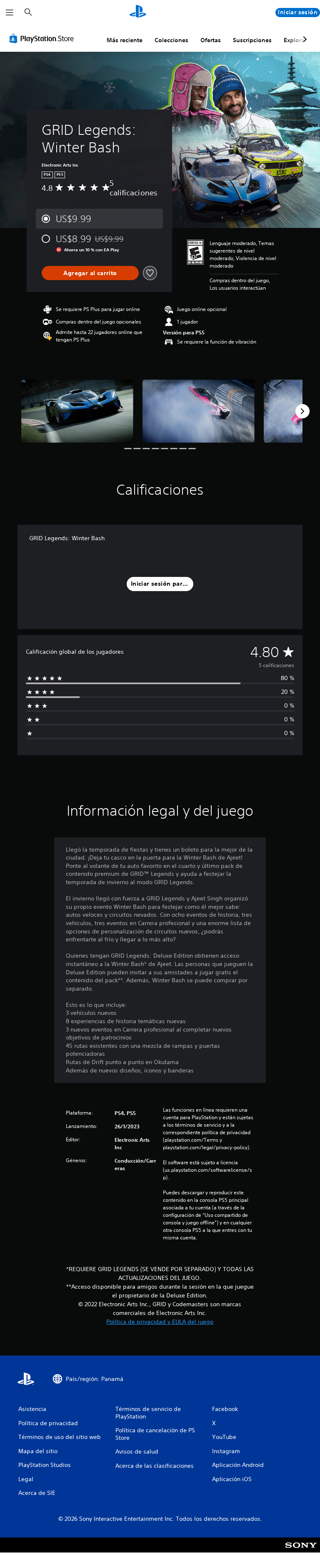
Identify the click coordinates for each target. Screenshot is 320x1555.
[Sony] (301, 1550)
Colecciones (171, 40)
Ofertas (210, 40)
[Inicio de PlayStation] (138, 12)
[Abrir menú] (9, 12)
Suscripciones (252, 40)
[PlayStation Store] (43, 38)
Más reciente (124, 40)
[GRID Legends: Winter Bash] (77, 410)
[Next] (302, 411)
